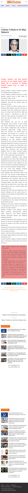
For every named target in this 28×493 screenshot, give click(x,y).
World (13, 6)
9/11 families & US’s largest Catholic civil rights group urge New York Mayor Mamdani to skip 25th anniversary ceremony (16, 361)
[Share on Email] (24, 55)
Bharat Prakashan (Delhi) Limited (7, 488)
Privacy (2, 485)
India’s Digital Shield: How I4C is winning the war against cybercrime (16, 330)
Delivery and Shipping (17, 487)
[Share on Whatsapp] (14, 55)
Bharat (8, 6)
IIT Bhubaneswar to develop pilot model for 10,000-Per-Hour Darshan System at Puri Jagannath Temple (16, 354)
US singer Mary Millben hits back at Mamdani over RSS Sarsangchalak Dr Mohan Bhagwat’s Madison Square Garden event (17, 348)
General (5, 27)
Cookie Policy (13, 485)
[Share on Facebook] (3, 55)
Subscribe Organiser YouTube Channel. (14, 287)
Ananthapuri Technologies (11, 490)
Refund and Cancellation (6, 487)
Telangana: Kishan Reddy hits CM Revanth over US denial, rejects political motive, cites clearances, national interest (17, 464)
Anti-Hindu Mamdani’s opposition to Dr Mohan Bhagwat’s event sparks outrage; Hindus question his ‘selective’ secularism (17, 470)
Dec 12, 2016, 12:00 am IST (8, 37)
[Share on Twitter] (8, 55)
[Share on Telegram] (19, 55)
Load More (14, 366)
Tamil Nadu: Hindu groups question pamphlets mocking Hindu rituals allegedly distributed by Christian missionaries (17, 336)
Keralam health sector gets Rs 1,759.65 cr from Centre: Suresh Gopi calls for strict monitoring (17, 452)
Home (2, 6)
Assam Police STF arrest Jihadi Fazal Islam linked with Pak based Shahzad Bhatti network (16, 457)
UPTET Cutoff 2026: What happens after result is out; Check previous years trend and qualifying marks (16, 342)
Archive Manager (7, 35)
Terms (7, 485)
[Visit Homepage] (14, 2)
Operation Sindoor (22, 6)
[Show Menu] (1, 2)
